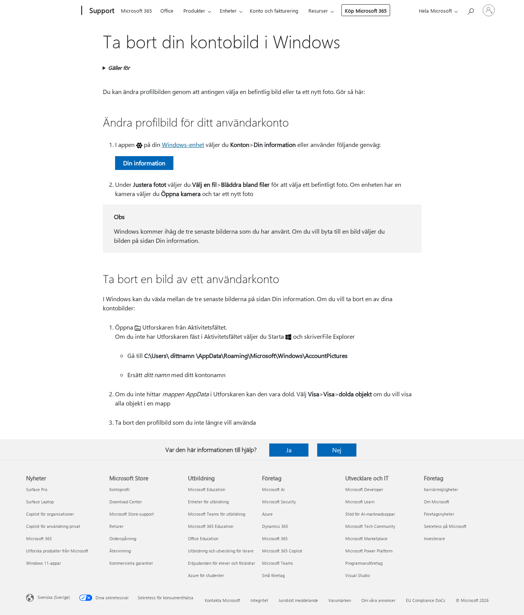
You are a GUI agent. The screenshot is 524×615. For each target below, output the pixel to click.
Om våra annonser (378, 600)
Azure (267, 514)
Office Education (203, 538)
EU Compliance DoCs (425, 600)
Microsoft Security (279, 502)
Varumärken (339, 600)
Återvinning (120, 551)
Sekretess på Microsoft (445, 526)
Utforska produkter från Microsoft (57, 551)
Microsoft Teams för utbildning (216, 514)
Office (166, 10)
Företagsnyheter (439, 514)
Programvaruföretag (363, 563)
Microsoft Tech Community (370, 526)
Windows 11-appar (43, 563)
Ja (289, 450)
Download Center (125, 502)
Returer (116, 526)
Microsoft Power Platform (368, 551)
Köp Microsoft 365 (366, 10)
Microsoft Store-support (131, 514)
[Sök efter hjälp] (470, 9)
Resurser (318, 10)
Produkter (194, 10)
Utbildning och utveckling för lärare (221, 551)
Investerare (434, 538)
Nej (336, 450)
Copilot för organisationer (50, 514)
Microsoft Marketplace (366, 538)
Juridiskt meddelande (298, 600)
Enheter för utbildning (208, 502)
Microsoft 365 (136, 10)
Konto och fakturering (274, 10)
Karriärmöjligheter (441, 489)
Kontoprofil (119, 489)
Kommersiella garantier (131, 563)
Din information (144, 163)
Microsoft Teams (277, 563)
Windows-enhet (183, 144)
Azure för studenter (206, 575)
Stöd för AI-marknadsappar (370, 514)
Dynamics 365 (275, 526)
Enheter (228, 10)
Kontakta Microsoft (222, 600)
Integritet (259, 600)
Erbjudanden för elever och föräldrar (221, 563)
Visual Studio (357, 575)
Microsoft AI (273, 489)
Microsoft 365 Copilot (282, 551)
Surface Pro (36, 489)
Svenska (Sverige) (54, 597)
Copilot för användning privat (53, 526)
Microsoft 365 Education (210, 526)
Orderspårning (122, 538)
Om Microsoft (436, 502)
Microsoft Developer (364, 489)
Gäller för (119, 67)
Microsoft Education (206, 489)
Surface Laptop (40, 502)
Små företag (273, 575)
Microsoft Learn (359, 502)
